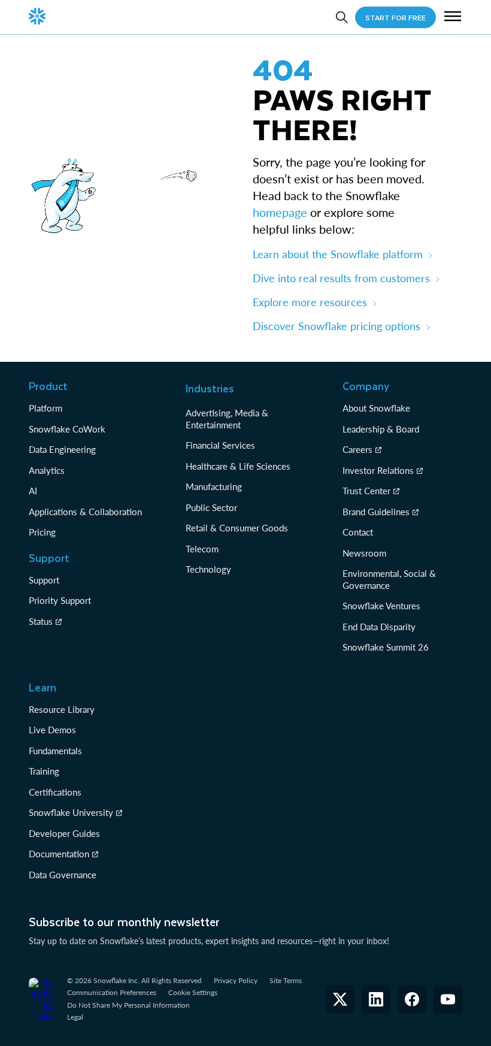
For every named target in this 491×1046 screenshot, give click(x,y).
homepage (280, 212)
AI (33, 490)
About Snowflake (376, 408)
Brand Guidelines (376, 511)
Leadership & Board (381, 429)
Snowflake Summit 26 (386, 647)
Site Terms (285, 980)
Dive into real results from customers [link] (341, 278)
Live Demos (52, 729)
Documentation (59, 853)
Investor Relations (378, 470)
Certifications (55, 792)
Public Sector (211, 507)
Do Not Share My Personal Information (128, 1004)
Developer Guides (64, 833)
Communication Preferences (111, 992)
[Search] (342, 17)
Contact (358, 532)
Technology (208, 569)
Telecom (202, 548)
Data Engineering (62, 449)
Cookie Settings (192, 992)
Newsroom (364, 553)
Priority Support (60, 600)
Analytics (47, 470)
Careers (357, 449)
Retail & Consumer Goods (237, 527)
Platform (45, 408)
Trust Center (366, 490)
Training (44, 771)
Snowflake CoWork (67, 429)
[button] (452, 17)
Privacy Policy (235, 980)
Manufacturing (214, 486)
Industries (210, 388)
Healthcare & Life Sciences (238, 466)
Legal (75, 1016)
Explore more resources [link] (310, 302)
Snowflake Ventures (381, 605)
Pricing (42, 532)
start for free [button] (395, 17)
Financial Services (220, 445)
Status (41, 621)
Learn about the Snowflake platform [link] (338, 254)
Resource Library (62, 709)
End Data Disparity (379, 626)
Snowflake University (71, 812)
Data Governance (62, 874)
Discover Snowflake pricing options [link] (336, 325)
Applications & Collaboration (85, 511)
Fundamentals (55, 750)
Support (44, 580)
